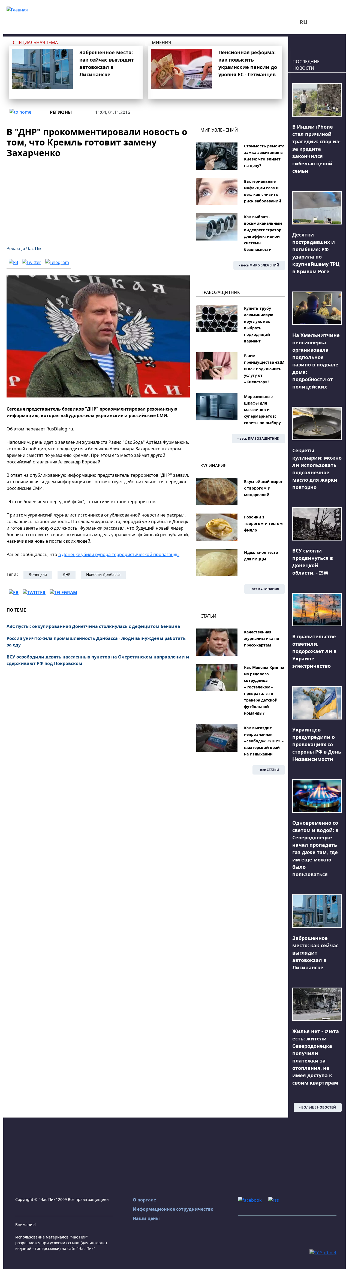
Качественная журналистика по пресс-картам (261, 638)
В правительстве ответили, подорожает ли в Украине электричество (314, 651)
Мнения (161, 42)
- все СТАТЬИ (268, 769)
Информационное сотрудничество (173, 1209)
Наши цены (146, 1218)
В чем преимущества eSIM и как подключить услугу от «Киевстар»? (264, 368)
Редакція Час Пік (24, 248)
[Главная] (17, 9)
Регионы (61, 112)
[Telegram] (57, 262)
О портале (144, 1200)
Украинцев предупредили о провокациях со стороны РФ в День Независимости (316, 744)
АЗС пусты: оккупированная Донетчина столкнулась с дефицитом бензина (93, 626)
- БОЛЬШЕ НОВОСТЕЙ (317, 1107)
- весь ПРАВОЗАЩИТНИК (258, 438)
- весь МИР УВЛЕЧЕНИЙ (259, 265)
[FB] (13, 262)
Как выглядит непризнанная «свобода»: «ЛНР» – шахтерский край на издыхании (264, 741)
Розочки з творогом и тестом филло (263, 523)
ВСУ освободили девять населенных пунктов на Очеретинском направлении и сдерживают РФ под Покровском (98, 660)
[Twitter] (31, 262)
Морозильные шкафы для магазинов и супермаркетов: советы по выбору (262, 409)
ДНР (66, 574)
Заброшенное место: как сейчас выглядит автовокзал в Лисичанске (315, 953)
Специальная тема (35, 42)
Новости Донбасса (103, 574)
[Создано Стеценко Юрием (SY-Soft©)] (322, 1252)
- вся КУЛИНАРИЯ (264, 589)
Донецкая (38, 574)
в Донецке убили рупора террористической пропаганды (118, 554)
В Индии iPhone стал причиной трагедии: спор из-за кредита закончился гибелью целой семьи (316, 148)
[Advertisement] (98, 198)
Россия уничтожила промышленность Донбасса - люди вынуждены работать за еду (96, 641)
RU (303, 22)
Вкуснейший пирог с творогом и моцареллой (263, 488)
